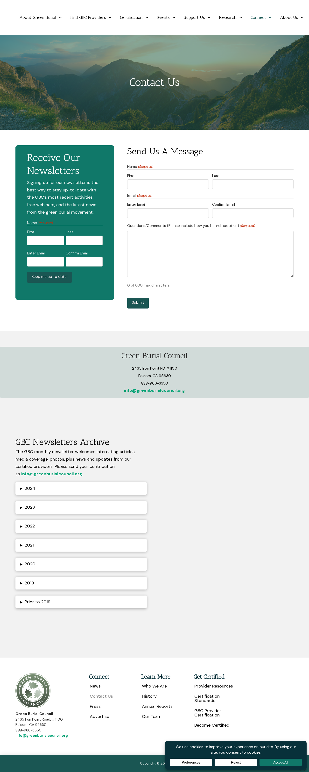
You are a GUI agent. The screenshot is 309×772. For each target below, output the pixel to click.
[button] (81, 488)
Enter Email (36, 253)
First (31, 232)
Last (69, 232)
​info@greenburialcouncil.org (154, 390)
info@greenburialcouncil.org (51, 474)
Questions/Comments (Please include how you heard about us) (191, 225)
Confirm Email (77, 253)
